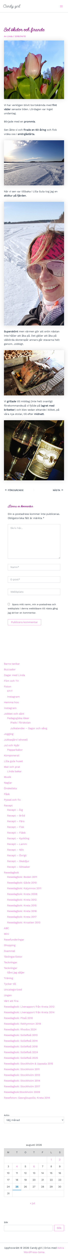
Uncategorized (13, 989)
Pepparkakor (15, 749)
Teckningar (10, 962)
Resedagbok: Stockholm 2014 (22, 1080)
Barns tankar (12, 663)
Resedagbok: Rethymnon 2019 (22, 1023)
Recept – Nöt (15, 849)
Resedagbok (11, 872)
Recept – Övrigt (17, 855)
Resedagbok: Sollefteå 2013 (20, 1035)
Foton (7, 686)
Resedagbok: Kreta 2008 (22, 894)
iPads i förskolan (20, 722)
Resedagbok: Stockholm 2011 (22, 1069)
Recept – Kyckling (18, 838)
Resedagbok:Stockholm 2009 (22, 1092)
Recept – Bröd (16, 815)
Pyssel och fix (12, 799)
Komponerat (11, 755)
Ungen (8, 995)
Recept (8, 805)
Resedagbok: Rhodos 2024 (20, 1029)
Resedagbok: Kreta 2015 (22, 905)
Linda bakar (14, 771)
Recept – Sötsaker (18, 866)
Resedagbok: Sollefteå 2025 (21, 1057)
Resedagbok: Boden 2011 (22, 876)
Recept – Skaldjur (18, 861)
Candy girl (11, 6)
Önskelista (10, 788)
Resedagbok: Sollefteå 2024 (21, 1052)
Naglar (8, 782)
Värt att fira (11, 1000)
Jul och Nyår (11, 745)
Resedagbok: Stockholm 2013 (22, 1074)
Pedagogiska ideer (18, 718)
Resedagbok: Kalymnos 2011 (24, 888)
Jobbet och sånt (14, 713)
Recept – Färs (15, 821)
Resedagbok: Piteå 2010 (18, 1018)
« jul (32, 1203)
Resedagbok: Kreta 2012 (22, 899)
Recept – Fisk (15, 826)
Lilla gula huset (13, 761)
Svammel (9, 950)
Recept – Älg (15, 809)
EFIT (10, 690)
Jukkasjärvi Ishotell (16, 739)
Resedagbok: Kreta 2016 (22, 911)
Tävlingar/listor (13, 956)
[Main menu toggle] (61, 6)
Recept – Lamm (17, 844)
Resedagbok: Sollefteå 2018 (21, 1046)
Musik (7, 776)
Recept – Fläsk (16, 832)
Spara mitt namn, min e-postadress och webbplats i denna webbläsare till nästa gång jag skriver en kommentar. (33, 608)
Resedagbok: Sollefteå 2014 (21, 1040)
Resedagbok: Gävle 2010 (22, 882)
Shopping (9, 945)
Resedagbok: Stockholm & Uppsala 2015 (28, 1063)
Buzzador (10, 669)
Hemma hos (11, 702)
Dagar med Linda (14, 675)
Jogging (8, 733)
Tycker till (10, 983)
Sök (6, 1222)
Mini (6, 933)
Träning (8, 978)
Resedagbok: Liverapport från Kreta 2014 (29, 1012)
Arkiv (6, 1115)
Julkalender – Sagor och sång (28, 728)
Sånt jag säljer (16, 972)
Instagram (13, 696)
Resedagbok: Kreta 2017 (22, 916)
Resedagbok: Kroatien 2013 (23, 922)
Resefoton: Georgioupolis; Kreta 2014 (27, 1097)
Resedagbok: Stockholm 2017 (22, 1086)
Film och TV (11, 680)
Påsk (7, 794)
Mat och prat (12, 766)
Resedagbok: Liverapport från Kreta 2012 (29, 1006)
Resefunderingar (14, 939)
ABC (6, 928)
